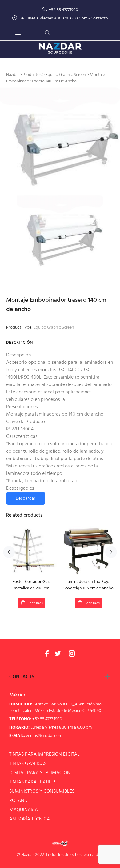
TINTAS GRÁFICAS (27, 764)
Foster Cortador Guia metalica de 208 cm (31, 585)
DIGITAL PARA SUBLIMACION (39, 773)
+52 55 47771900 (63, 10)
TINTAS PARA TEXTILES (32, 782)
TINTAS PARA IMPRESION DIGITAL (44, 754)
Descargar (26, 498)
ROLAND (18, 801)
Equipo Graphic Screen (54, 327)
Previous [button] (9, 552)
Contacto (99, 18)
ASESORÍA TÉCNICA (29, 819)
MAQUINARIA (23, 810)
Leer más (35, 603)
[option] (60, 140)
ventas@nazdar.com (44, 735)
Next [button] (111, 552)
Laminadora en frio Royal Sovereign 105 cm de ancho (88, 585)
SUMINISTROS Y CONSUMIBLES (41, 791)
